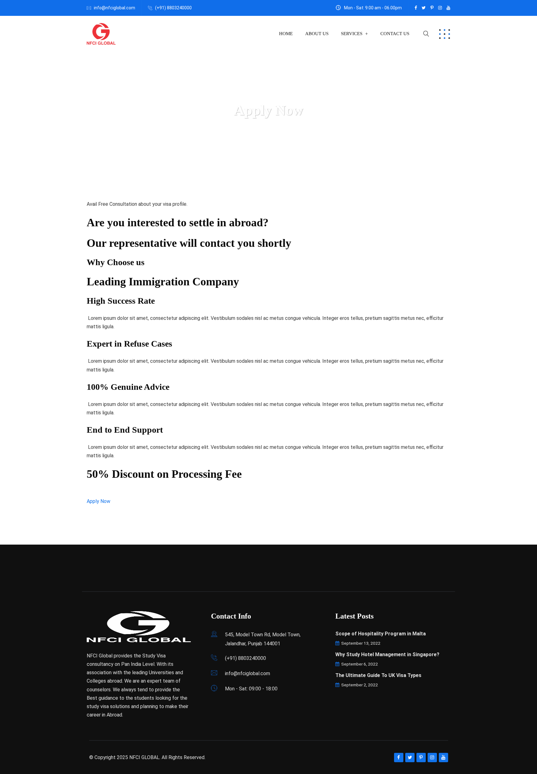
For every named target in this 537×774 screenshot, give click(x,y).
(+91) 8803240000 (173, 7)
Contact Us (394, 33)
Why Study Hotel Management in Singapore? (387, 654)
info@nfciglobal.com (114, 7)
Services (351, 33)
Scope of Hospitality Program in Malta (380, 634)
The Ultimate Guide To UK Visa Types (378, 675)
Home (286, 33)
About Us (316, 33)
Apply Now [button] (98, 501)
